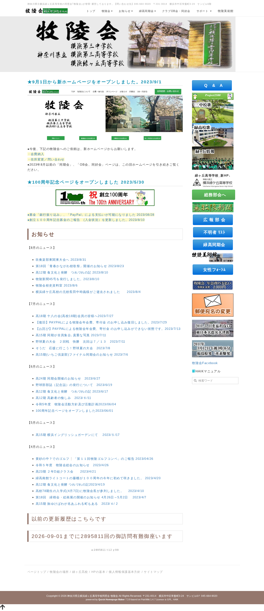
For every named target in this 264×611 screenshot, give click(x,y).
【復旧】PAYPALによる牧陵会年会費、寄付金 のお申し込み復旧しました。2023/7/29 (101, 322)
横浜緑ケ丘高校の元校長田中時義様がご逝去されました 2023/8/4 (88, 292)
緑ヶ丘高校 (80, 571)
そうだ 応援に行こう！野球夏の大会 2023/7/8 (73, 348)
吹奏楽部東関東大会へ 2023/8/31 (61, 259)
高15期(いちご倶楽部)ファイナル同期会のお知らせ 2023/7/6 (82, 354)
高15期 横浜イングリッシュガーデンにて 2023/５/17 (78, 434)
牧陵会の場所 (59, 571)
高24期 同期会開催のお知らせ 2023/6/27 (68, 378)
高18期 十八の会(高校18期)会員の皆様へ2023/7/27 (75, 316)
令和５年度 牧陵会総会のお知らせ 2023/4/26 (72, 465)
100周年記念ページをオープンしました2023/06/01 (74, 410)
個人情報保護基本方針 (124, 571)
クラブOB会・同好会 (176, 11)
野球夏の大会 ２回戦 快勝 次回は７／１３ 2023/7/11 (80, 341)
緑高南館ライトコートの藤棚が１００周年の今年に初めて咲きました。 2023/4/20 (98, 478)
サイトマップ (153, 571)
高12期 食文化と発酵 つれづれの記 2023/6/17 (72, 391)
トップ (90, 11)
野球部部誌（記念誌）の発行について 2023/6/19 (74, 385)
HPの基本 (98, 571)
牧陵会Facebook (205, 363)
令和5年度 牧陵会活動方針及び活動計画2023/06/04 (76, 404)
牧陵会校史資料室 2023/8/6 (57, 285)
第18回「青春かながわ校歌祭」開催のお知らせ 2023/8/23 (80, 266)
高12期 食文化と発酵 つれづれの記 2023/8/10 (72, 272)
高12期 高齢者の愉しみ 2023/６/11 (63, 398)
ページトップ (36, 571)
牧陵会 (106, 11)
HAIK (175, 599)
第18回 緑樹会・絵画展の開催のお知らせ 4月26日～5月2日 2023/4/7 (91, 497)
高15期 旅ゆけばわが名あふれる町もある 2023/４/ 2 (77, 503)
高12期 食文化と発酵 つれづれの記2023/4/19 (70, 484)
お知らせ (125, 11)
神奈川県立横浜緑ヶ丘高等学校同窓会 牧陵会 (92, 595)
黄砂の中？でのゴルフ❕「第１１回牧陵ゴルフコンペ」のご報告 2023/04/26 (94, 458)
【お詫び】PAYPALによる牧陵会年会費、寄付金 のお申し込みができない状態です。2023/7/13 (108, 328)
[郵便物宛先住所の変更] (212, 305)
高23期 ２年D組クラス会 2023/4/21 (66, 471)
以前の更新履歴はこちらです (69, 519)
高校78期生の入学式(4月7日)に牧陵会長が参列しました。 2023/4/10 (90, 491)
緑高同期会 (146, 11)
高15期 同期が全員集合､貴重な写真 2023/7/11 (71, 335)
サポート (203, 11)
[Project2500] (212, 96)
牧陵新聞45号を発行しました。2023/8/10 (67, 279)
